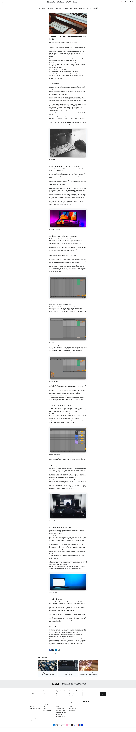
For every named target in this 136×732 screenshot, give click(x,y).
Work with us (32, 697)
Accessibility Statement (34, 713)
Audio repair (65, 8)
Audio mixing (58, 8)
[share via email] (59, 650)
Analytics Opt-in (33, 720)
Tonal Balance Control (60, 708)
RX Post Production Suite (61, 712)
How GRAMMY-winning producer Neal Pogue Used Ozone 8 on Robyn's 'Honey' (88, 673)
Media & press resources (34, 702)
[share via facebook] (50, 650)
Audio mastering (50, 8)
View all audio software (60, 716)
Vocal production (72, 708)
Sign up (103, 694)
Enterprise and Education (34, 704)
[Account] (130, 2)
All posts (43, 8)
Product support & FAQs (47, 710)
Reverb (70, 706)
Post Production (74, 42)
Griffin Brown (51, 42)
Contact (31, 695)
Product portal (45, 702)
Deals (44, 706)
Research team (32, 700)
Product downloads (46, 700)
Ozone (57, 695)
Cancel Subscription (33, 718)
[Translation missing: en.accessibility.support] (128, 2)
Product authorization (47, 693)
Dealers (44, 708)
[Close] (134, 730)
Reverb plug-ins (59, 714)
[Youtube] (86, 701)
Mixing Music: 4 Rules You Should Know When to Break (47, 673)
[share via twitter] (53, 650)
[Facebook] (83, 701)
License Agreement (33, 711)
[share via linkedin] (56, 650)
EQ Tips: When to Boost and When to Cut (68, 673)
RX (56, 693)
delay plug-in (52, 348)
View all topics (72, 710)
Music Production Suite (60, 710)
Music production (68, 42)
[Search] (126, 2)
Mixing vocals (93, 8)
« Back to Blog (53, 653)
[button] (39, 8)
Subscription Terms (33, 716)
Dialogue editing (73, 8)
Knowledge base (46, 695)
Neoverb (57, 706)
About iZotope (32, 693)
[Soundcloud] (88, 701)
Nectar (57, 700)
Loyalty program (46, 704)
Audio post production (73, 697)
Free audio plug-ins (46, 697)
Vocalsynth (58, 702)
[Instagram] (85, 701)
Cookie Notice (32, 706)
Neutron (57, 697)
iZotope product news (83, 8)
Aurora (57, 704)
